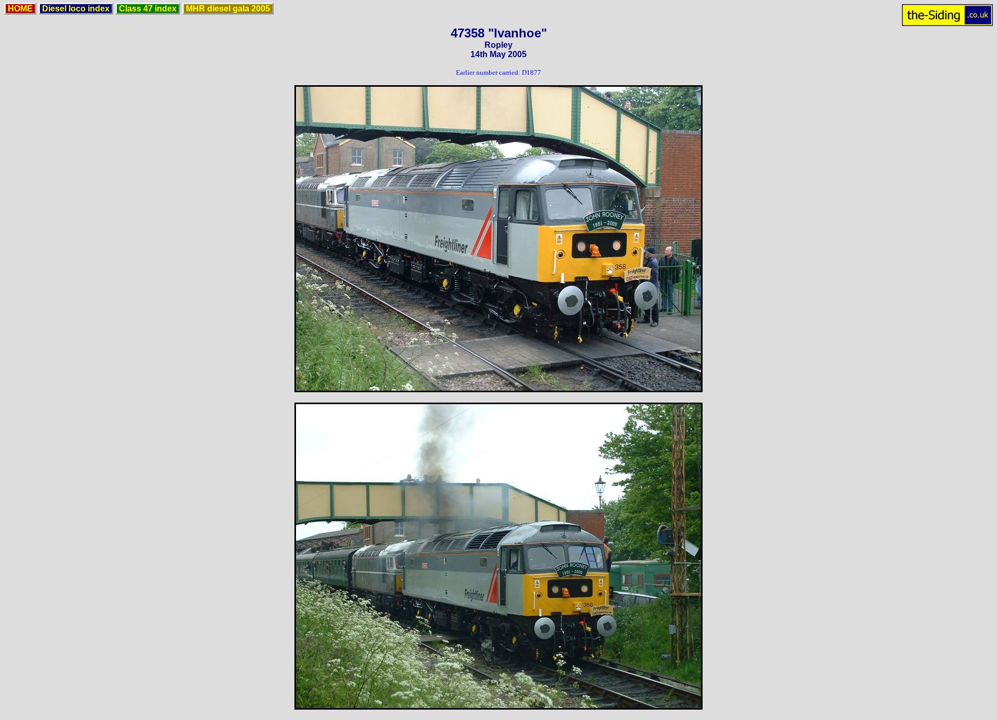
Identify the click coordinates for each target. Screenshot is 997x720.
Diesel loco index (76, 8)
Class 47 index (148, 8)
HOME (20, 8)
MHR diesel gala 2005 (228, 8)
